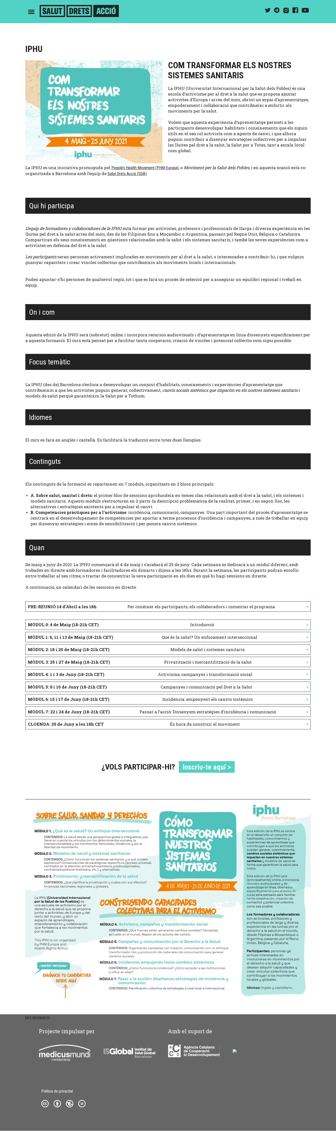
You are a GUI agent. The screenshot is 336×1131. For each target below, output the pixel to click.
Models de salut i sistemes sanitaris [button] (136, 649)
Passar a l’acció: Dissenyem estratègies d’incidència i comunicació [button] (152, 712)
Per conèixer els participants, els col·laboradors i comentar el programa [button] (151, 606)
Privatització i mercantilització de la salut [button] (140, 662)
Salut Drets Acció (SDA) (127, 173)
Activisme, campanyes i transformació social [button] (140, 674)
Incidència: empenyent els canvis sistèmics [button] (140, 699)
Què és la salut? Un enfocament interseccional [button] (143, 637)
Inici (79, 11)
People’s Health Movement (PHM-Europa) (145, 167)
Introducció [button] (121, 624)
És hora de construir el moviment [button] (134, 724)
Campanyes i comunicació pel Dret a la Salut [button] (140, 687)
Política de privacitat (57, 1091)
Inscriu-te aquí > (207, 767)
